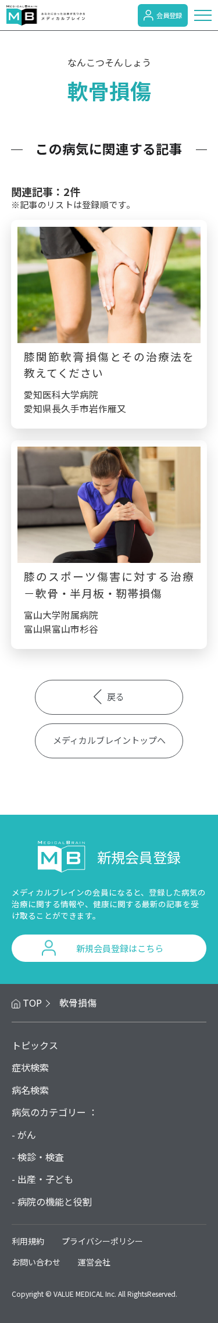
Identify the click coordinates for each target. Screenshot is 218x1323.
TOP (32, 1003)
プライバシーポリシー (102, 1241)
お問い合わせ (36, 1262)
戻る (115, 696)
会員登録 (169, 15)
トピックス (35, 1045)
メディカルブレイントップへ (109, 740)
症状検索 (30, 1067)
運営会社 (94, 1262)
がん (26, 1135)
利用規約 (28, 1241)
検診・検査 (40, 1157)
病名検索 (30, 1090)
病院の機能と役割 (54, 1201)
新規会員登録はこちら (119, 948)
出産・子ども (45, 1179)
